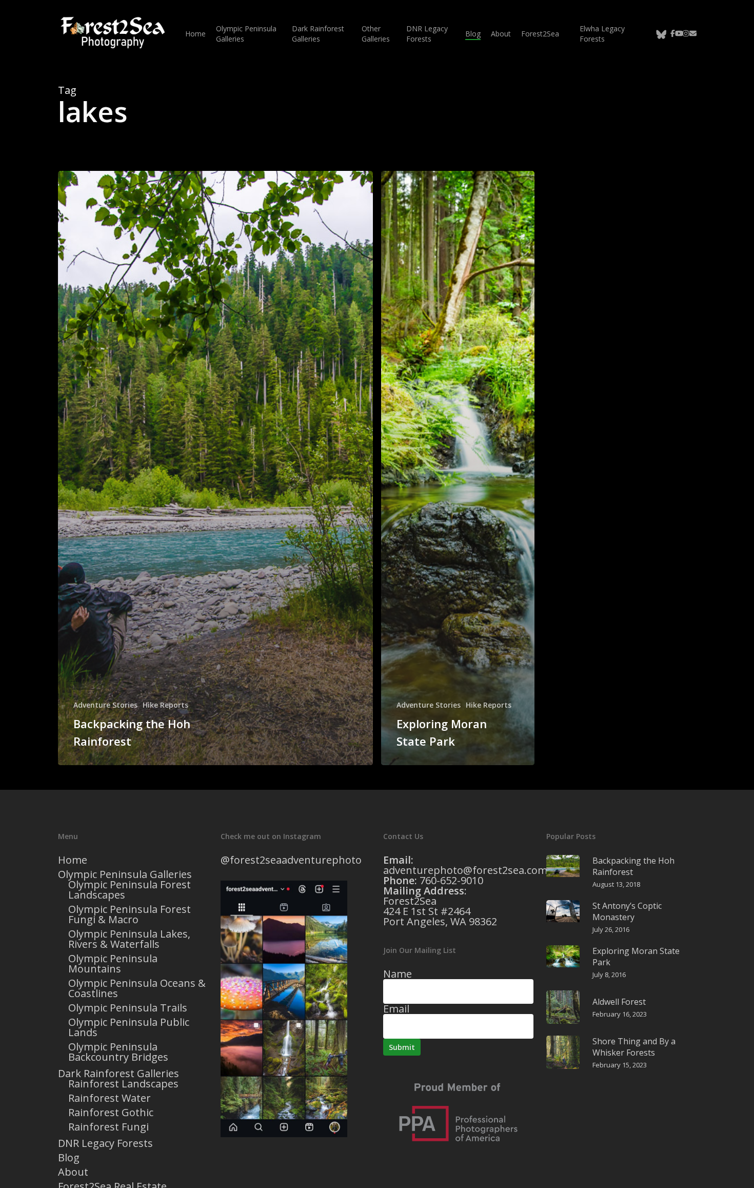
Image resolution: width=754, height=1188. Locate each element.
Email (396, 1009)
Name (397, 974)
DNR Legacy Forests (105, 1143)
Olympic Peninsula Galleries (125, 874)
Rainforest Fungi (108, 1127)
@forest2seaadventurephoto (291, 860)
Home (72, 860)
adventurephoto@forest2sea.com (465, 870)
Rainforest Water (109, 1098)
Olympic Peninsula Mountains (112, 963)
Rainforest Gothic (110, 1112)
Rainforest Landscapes (123, 1084)
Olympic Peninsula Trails (127, 1008)
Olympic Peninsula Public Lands (128, 1027)
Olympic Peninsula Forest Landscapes (129, 890)
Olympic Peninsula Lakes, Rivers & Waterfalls (129, 939)
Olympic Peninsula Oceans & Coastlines (137, 988)
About (73, 1172)
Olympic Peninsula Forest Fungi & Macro (129, 914)
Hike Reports (165, 705)
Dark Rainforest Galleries (118, 1073)
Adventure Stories (105, 705)
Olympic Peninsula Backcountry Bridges (118, 1052)
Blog (69, 1158)
